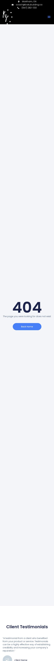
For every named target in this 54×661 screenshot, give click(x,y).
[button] (49, 17)
